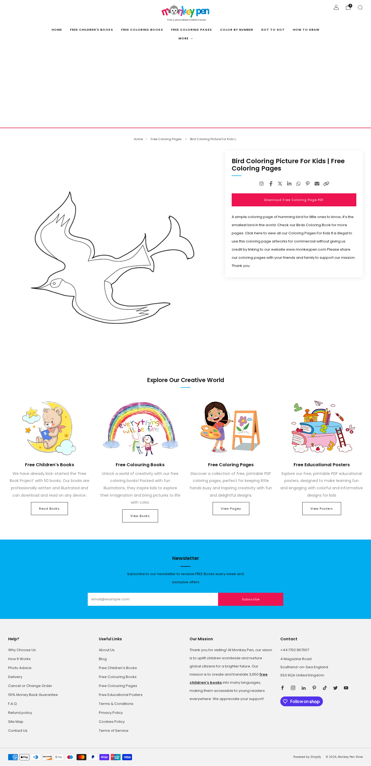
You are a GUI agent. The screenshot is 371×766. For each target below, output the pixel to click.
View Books (140, 516)
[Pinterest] (308, 184)
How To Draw (306, 29)
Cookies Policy (112, 721)
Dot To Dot (273, 29)
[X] (280, 184)
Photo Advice (20, 667)
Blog (103, 658)
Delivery (15, 676)
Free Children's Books (91, 29)
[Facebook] (271, 184)
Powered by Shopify (307, 757)
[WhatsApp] (298, 184)
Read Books (49, 508)
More (183, 38)
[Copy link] (326, 184)
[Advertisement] (185, 87)
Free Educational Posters (121, 694)
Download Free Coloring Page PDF (294, 200)
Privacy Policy (111, 712)
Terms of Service (113, 730)
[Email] (317, 184)
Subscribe (251, 599)
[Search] (360, 7)
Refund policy (20, 712)
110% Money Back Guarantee (33, 694)
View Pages (231, 508)
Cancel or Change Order (30, 685)
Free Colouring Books (118, 676)
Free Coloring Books (142, 29)
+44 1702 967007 (294, 649)
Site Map (15, 721)
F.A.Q (12, 703)
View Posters (321, 508)
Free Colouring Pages (118, 685)
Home (57, 29)
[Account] (336, 7)
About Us (107, 649)
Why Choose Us (22, 649)
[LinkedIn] (289, 184)
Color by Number (236, 29)
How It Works (19, 658)
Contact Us (17, 730)
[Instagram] (262, 184)
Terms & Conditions (116, 703)
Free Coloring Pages (191, 29)
